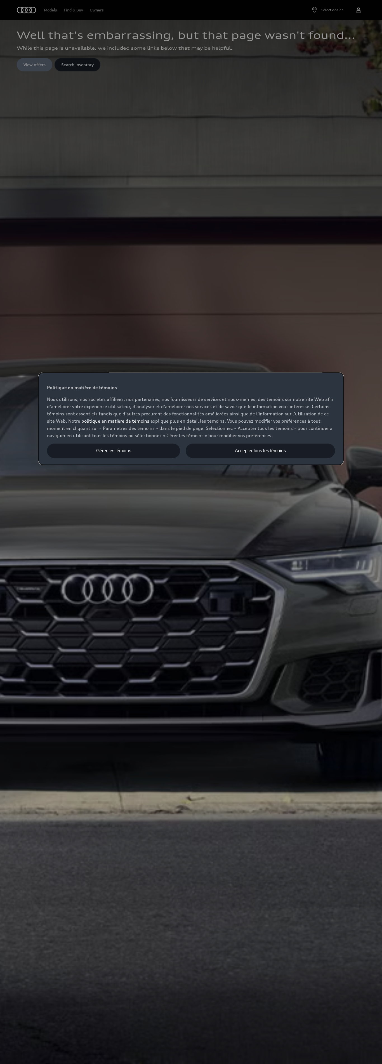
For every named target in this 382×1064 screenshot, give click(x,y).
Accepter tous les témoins (260, 450)
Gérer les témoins (113, 450)
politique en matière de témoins (115, 421)
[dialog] (191, 418)
